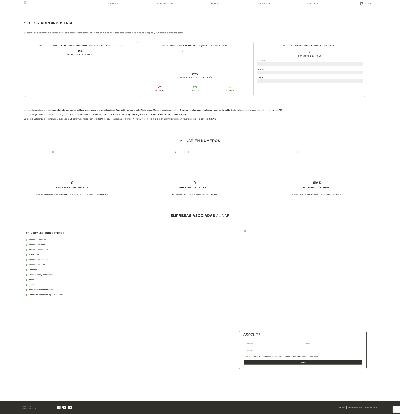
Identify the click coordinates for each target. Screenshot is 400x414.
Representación (165, 4)
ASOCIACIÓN (112, 4)
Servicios (215, 4)
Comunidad (264, 4)
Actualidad (312, 4)
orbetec (34, 408)
